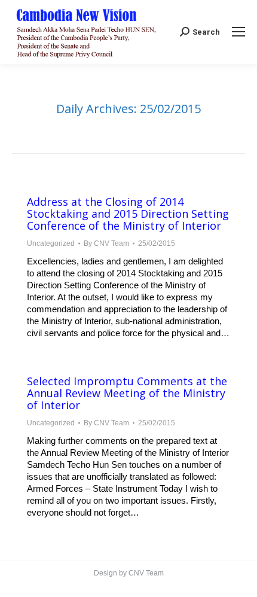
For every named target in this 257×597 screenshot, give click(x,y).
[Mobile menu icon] (238, 31)
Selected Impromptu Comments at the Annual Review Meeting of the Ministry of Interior (127, 393)
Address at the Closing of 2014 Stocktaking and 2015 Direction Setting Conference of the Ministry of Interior (128, 214)
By (106, 243)
